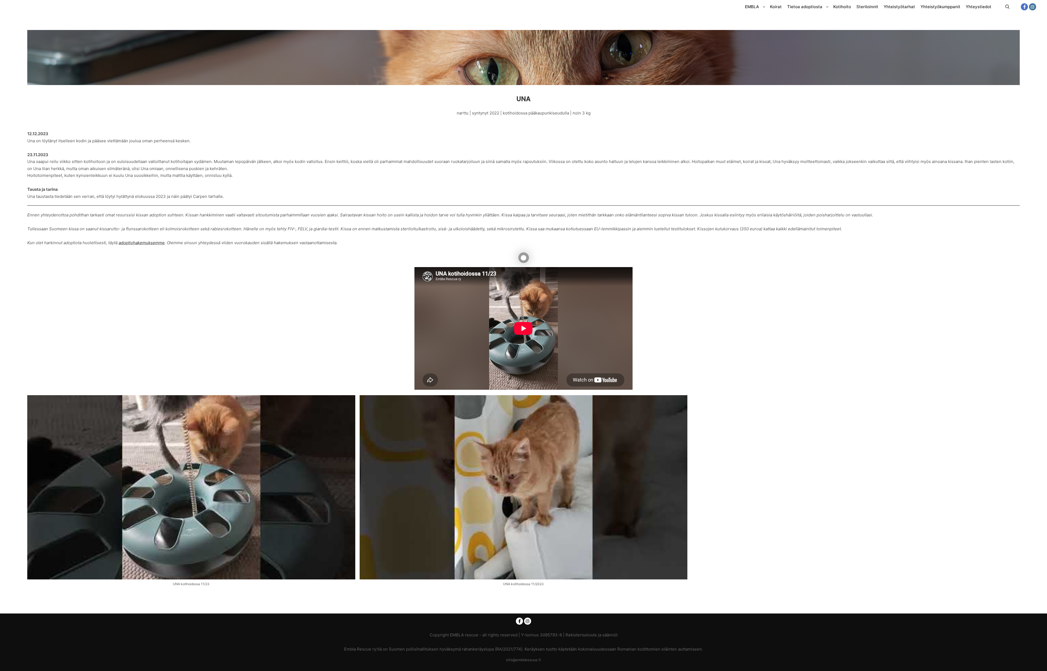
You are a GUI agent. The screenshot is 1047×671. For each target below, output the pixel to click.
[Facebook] (1024, 6)
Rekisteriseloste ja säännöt (591, 634)
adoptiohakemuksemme (142, 242)
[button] (191, 493)
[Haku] (1007, 6)
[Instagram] (1032, 6)
